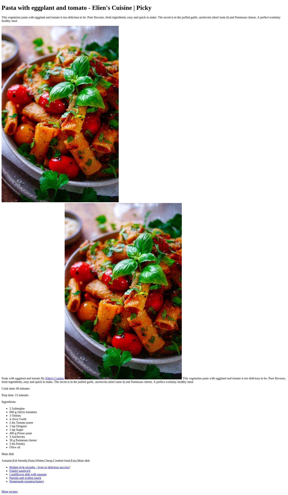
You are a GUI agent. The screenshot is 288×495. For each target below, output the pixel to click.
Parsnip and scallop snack (25, 478)
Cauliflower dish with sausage (28, 474)
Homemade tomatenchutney (26, 481)
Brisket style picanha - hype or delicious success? (39, 467)
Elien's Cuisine (54, 378)
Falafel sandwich (19, 470)
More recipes (10, 491)
